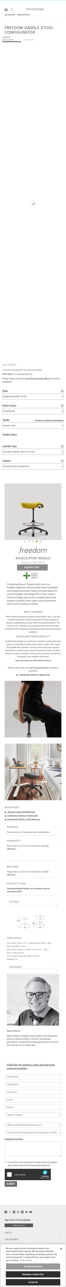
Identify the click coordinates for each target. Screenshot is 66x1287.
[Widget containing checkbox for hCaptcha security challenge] (28, 1174)
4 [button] (37, 541)
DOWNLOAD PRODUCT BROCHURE (34, 675)
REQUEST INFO (32, 568)
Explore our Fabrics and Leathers (49, 420)
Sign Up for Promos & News (17, 1220)
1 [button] (24, 541)
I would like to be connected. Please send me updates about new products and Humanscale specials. (32, 1164)
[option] (33, 511)
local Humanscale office (37, 379)
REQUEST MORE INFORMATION (21, 812)
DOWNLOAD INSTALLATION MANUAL (23, 820)
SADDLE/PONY (24, 15)
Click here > (8, 374)
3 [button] (32, 541)
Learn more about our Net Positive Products (33, 660)
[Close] (61, 1248)
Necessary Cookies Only (33, 1274)
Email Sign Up (19, 1225)
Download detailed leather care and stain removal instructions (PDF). (28, 890)
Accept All (33, 1282)
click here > (11, 849)
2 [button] (28, 541)
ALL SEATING (10, 15)
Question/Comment (14, 1139)
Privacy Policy (26, 1260)
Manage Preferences (33, 1266)
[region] (33, 1265)
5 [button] (41, 541)
